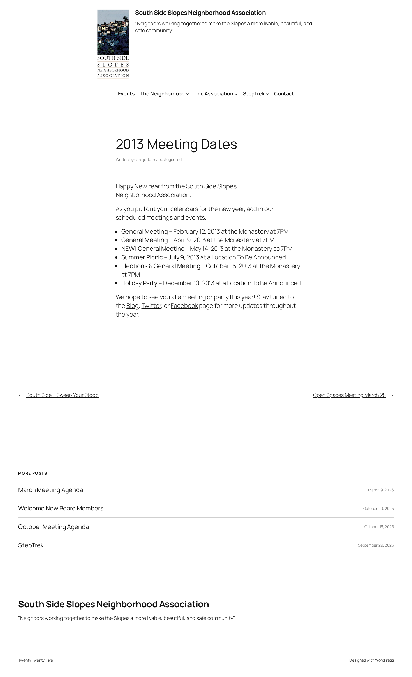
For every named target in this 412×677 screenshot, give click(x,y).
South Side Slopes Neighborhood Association (200, 12)
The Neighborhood (162, 93)
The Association (214, 93)
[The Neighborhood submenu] (187, 93)
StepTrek (254, 93)
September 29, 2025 (376, 545)
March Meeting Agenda (50, 489)
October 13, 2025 (379, 526)
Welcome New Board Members (61, 508)
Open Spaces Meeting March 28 (349, 395)
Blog (132, 305)
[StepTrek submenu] (267, 93)
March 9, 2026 (381, 490)
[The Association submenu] (236, 93)
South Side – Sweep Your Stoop (62, 395)
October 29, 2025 (378, 508)
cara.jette (142, 159)
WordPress (384, 660)
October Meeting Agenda (53, 526)
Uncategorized (169, 159)
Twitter (151, 305)
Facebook (184, 305)
